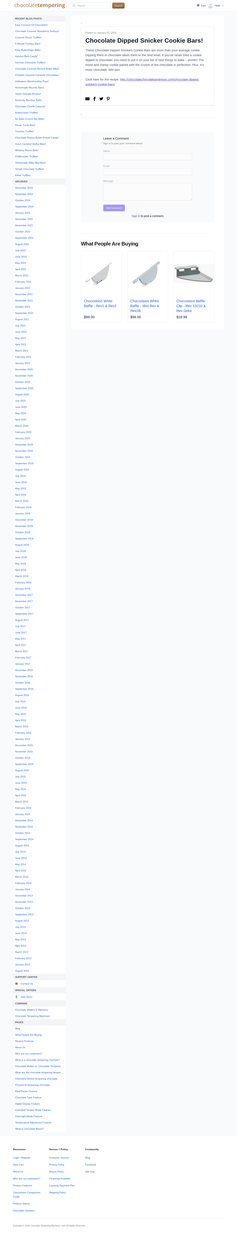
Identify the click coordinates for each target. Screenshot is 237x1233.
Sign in (136, 216)
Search (118, 5)
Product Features (22, 1185)
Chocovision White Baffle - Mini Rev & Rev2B (144, 306)
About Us (18, 1171)
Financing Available (59, 1178)
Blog (87, 1157)
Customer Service (59, 1157)
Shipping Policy (57, 1192)
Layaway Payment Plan (62, 1185)
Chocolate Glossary (24, 1210)
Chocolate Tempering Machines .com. (48, 1225)
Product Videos (21, 1203)
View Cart (18, 1164)
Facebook (90, 1164)
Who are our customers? (26, 1178)
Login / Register (21, 1157)
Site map (90, 1171)
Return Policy (56, 1171)
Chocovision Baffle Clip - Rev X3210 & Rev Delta (191, 306)
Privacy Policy (56, 1164)
